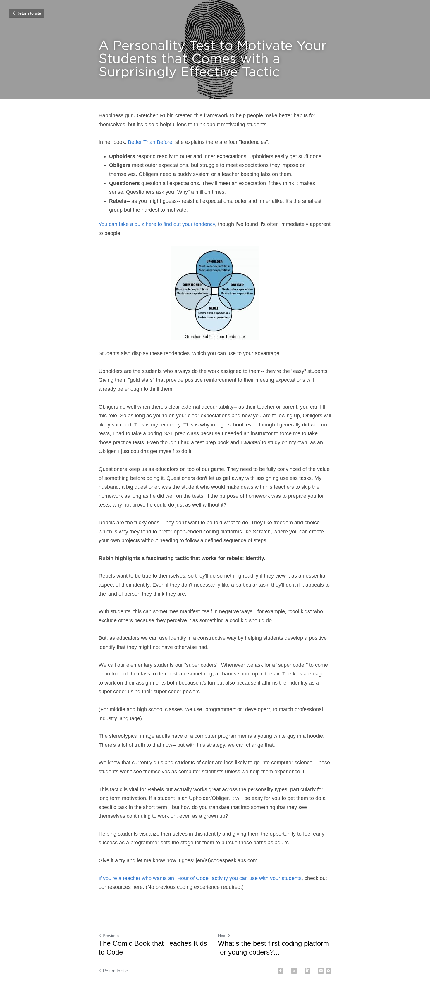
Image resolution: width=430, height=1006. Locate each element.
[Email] (321, 971)
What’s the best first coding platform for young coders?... (273, 947)
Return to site (28, 13)
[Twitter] (294, 971)
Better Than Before (150, 142)
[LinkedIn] (307, 971)
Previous (111, 935)
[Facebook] (280, 971)
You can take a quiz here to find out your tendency (157, 224)
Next (222, 935)
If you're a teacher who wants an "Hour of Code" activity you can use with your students (200, 878)
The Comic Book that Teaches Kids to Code (153, 947)
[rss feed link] (328, 971)
